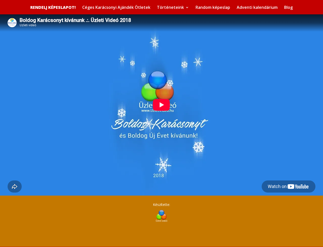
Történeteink (170, 8)
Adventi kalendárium (257, 8)
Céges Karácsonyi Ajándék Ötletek (116, 8)
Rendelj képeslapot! (53, 7)
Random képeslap (213, 8)
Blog (288, 8)
